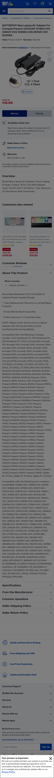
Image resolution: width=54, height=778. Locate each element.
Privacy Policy (8, 772)
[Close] (51, 759)
